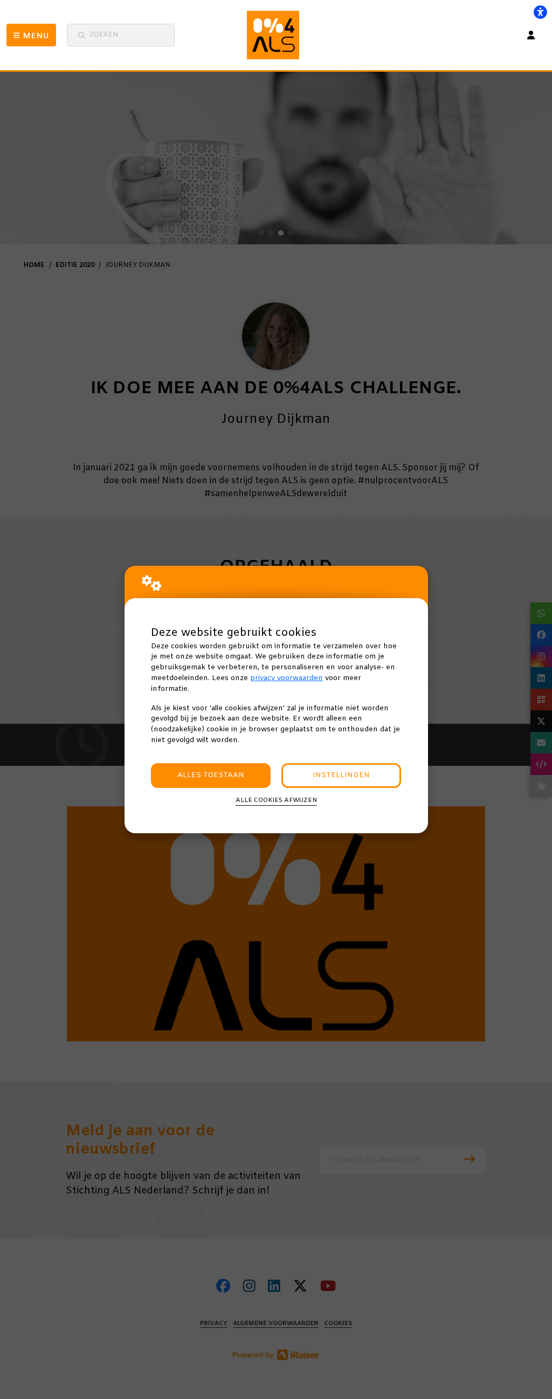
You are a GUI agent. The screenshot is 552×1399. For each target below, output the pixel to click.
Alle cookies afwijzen (276, 800)
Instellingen (341, 775)
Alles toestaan (210, 775)
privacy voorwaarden (286, 678)
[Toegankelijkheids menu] (540, 11)
